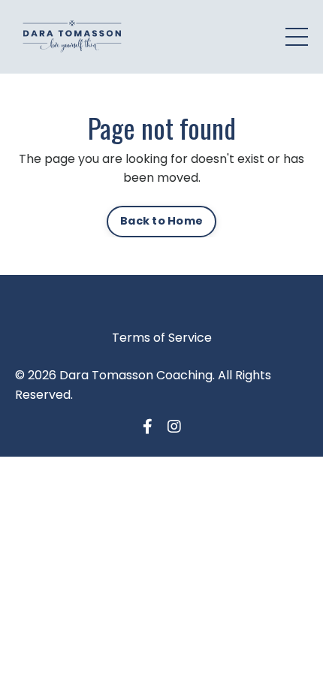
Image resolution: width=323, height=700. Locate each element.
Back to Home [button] (161, 220)
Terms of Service (162, 337)
